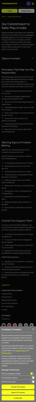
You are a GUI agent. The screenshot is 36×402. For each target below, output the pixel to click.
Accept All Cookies (18, 387)
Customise (18, 398)
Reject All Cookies (18, 392)
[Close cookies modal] (33, 329)
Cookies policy (21, 350)
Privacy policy (7, 353)
